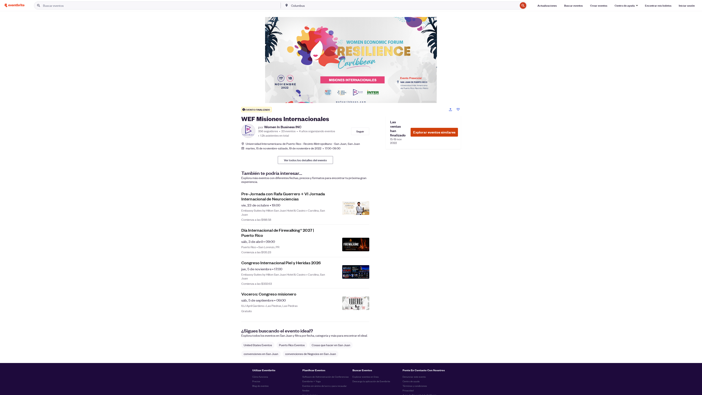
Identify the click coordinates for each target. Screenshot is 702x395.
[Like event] (458, 109)
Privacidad (408, 390)
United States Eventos (258, 345)
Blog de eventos (260, 386)
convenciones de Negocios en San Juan (310, 354)
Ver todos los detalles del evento (305, 160)
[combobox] (404, 5)
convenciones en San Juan (261, 354)
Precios (256, 381)
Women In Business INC (282, 127)
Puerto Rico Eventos (292, 345)
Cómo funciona (260, 376)
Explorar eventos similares (434, 132)
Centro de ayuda (411, 381)
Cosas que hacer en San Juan (331, 345)
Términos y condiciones (415, 386)
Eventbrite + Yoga (311, 381)
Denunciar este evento (414, 376)
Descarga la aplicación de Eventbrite (371, 381)
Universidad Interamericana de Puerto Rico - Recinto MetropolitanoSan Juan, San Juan (303, 144)
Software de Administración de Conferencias (325, 376)
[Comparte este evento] (450, 109)
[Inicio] (14, 5)
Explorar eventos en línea (365, 376)
